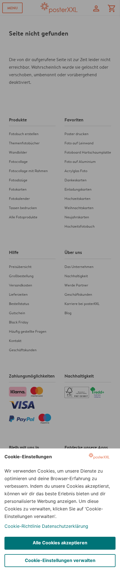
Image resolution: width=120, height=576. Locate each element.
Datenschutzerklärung (65, 526)
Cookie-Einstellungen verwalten (60, 560)
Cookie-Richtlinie (22, 526)
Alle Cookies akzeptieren (60, 542)
